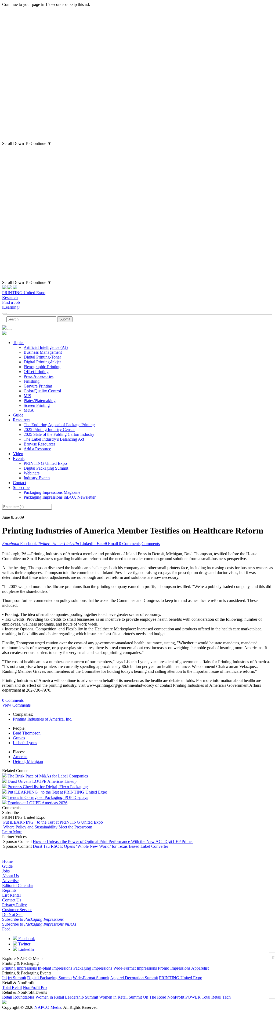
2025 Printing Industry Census (49, 429)
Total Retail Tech (216, 997)
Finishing (31, 381)
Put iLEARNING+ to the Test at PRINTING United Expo (57, 792)
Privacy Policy (14, 905)
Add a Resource (37, 449)
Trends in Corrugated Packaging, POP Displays (48, 797)
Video (18, 453)
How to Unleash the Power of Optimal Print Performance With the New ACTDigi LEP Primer (113, 841)
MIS (27, 395)
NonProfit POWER (184, 997)
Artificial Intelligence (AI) (46, 347)
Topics (18, 342)
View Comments (16, 705)
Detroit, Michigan (28, 761)
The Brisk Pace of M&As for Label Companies (48, 776)
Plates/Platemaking (40, 400)
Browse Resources (39, 444)
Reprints (9, 890)
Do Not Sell (12, 914)
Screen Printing (37, 405)
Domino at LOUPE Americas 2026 (37, 803)
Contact (19, 482)
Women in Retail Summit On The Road (132, 997)
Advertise (10, 880)
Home (7, 861)
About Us (10, 876)
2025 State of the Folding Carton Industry (59, 434)
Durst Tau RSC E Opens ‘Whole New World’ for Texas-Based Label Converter (100, 846)
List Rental (11, 895)
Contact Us (11, 900)
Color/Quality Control (42, 391)
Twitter (23, 944)
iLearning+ (11, 307)
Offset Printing (36, 371)
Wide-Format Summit (91, 978)
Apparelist (200, 968)
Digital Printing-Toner (42, 357)
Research (10, 297)
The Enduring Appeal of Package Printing (59, 424)
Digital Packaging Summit (46, 468)
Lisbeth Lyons (25, 742)
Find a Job (11, 302)
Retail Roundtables (18, 997)
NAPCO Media (47, 1007)
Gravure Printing (38, 386)
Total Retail (12, 987)
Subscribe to (33, 919)
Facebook (26, 938)
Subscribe (21, 487)
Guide (18, 415)
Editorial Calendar (17, 885)
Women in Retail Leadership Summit (66, 997)
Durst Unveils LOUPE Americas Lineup (42, 781)
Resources (21, 420)
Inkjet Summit (14, 978)
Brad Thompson (27, 733)
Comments (151, 543)
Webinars (31, 473)
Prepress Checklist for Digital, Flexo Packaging (48, 786)
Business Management (43, 352)
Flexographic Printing (42, 366)
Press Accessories (38, 376)
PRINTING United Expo (23, 292)
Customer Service (17, 909)
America (20, 756)
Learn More (12, 832)
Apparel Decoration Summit (134, 978)
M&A (29, 410)
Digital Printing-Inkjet (42, 362)
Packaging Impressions (92, 968)
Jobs (6, 871)
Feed (6, 929)
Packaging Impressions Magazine (52, 492)
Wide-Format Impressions (135, 968)
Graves (19, 738)
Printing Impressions (19, 968)
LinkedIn (25, 949)
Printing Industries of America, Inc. (42, 719)
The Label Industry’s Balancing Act (54, 439)
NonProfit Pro (35, 987)
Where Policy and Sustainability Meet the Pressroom (47, 827)
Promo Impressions (174, 968)
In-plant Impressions (55, 968)
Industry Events (37, 478)
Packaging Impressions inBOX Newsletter (60, 497)
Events (18, 458)
